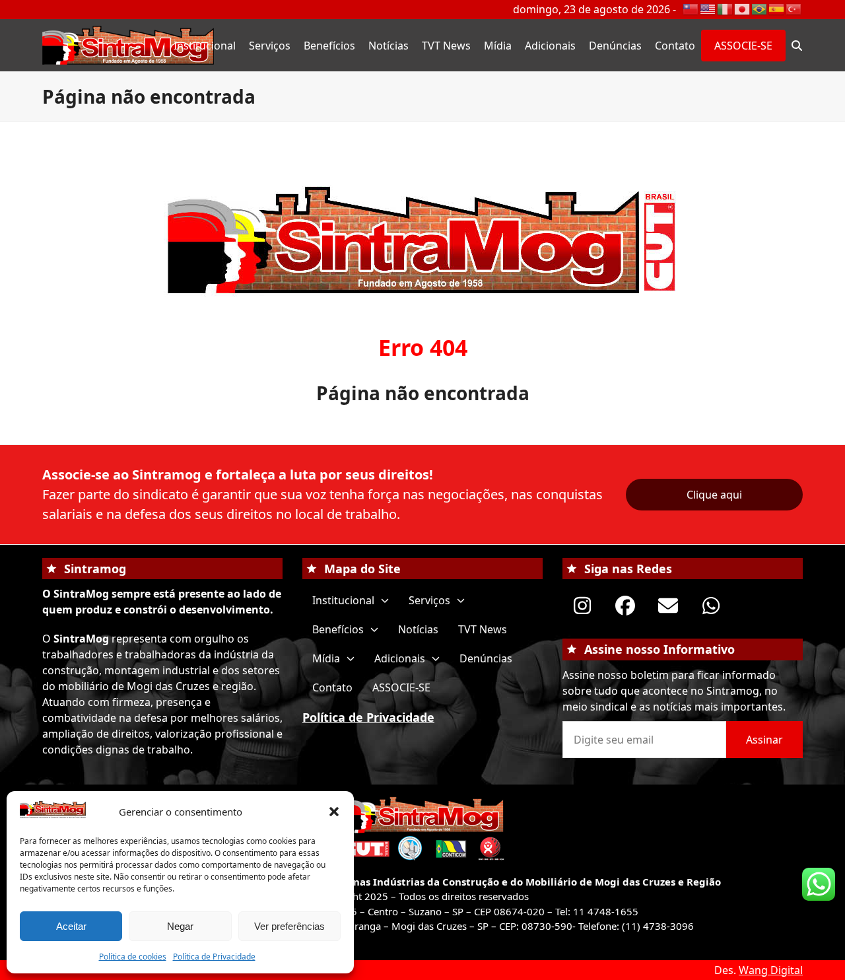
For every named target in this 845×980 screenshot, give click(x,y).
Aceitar (71, 926)
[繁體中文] (691, 8)
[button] (334, 811)
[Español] (777, 8)
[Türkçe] (794, 8)
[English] (708, 8)
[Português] (759, 8)
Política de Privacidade (214, 956)
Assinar (764, 739)
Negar (180, 926)
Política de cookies (132, 956)
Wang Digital (771, 970)
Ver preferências (289, 926)
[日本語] (742, 8)
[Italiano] (725, 8)
